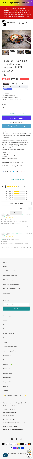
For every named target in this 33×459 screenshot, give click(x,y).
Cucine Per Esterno (8, 338)
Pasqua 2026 (7, 382)
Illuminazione (6, 355)
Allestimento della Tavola (10, 347)
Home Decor (6, 369)
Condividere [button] (6, 227)
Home (5, 320)
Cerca (5, 266)
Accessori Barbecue (8, 333)
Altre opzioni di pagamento (16, 122)
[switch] (29, 456)
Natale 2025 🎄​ (7, 364)
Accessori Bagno (7, 373)
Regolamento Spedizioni (10, 275)
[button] (28, 227)
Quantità (4, 105)
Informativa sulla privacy (9, 280)
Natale (5, 360)
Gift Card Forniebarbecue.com (11, 289)
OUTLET (5, 391)
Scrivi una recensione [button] (17, 203)
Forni (4, 324)
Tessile (5, 342)
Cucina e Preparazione (9, 351)
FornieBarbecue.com (14, 453)
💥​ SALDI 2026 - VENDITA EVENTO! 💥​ (14, 395)
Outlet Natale (7, 377)
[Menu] (30, 23)
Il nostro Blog (6, 293)
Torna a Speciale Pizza (17, 180)
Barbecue (5, 329)
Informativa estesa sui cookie (11, 284)
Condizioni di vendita (9, 271)
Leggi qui (4, 99)
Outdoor (5, 386)
